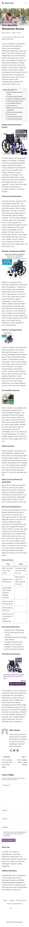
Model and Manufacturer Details (15, 93)
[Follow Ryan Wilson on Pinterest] (17, 750)
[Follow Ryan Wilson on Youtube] (14, 750)
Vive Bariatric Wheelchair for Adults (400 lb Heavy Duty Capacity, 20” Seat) (13, 676)
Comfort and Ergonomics (15, 101)
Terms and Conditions (14, 904)
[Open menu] (25, 3)
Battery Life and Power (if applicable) (15, 109)
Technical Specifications (15, 96)
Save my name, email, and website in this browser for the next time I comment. (15, 833)
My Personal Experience (15, 112)
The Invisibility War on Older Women (22, 761)
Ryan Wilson (6, 32)
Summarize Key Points (15, 117)
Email (5, 819)
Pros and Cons (12, 114)
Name (5, 810)
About (5, 900)
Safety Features (12, 105)
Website (5, 827)
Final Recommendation (15, 119)
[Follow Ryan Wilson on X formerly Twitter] (10, 750)
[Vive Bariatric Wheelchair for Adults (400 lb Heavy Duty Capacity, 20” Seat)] (14, 142)
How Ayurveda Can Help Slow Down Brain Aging (7, 762)
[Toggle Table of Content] (24, 90)
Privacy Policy (21, 900)
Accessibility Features (14, 103)
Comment (7, 785)
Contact (11, 900)
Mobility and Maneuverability (16, 99)
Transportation (7, 22)
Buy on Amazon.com (17, 684)
